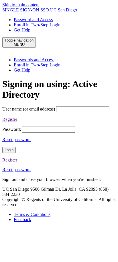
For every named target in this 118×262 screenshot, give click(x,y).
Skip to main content (21, 4)
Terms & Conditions (32, 214)
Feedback (22, 219)
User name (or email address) (28, 109)
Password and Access (33, 19)
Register (9, 119)
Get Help (22, 29)
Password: (11, 129)
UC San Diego (63, 9)
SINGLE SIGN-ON (20, 9)
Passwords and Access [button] (34, 59)
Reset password (16, 139)
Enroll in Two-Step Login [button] (37, 64)
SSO (44, 9)
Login (9, 150)
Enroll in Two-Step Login (37, 24)
